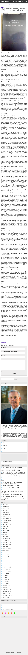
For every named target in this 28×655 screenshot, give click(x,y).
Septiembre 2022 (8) (7, 571)
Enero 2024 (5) (6, 540)
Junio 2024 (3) (6, 530)
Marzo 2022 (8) (6, 583)
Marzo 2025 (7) (6, 512)
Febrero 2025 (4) (6, 514)
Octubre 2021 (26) (6, 593)
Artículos (5, 445)
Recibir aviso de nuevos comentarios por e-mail (13, 371)
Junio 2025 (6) (6, 506)
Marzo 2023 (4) (6, 560)
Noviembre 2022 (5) (7, 567)
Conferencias (6, 451)
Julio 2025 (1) (5, 504)
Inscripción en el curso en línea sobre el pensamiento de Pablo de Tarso (11, 483)
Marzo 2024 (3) (6, 536)
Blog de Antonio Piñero (8, 607)
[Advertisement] (13, 633)
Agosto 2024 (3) (5, 526)
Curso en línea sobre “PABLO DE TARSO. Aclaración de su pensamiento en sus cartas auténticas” (12, 491)
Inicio (14, 4)
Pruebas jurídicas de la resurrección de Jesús (14, 477)
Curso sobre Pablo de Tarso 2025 (11, 487)
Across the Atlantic (7, 461)
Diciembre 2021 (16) (7, 589)
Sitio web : (3, 355)
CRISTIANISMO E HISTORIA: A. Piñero (14, 1)
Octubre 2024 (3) (6, 522)
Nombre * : (3, 347)
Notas (4, 443)
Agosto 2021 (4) (5, 597)
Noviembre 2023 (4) (7, 544)
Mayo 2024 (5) (6, 532)
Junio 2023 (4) (6, 554)
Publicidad (3, 616)
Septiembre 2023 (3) (7, 548)
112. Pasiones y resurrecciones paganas (12, 494)
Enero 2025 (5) (6, 516)
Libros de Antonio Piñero (8, 609)
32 (2, 8)
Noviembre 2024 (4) (7, 520)
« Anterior (9, 4)
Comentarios (3, 342)
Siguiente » (18, 4)
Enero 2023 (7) (6, 563)
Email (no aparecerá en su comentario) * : (10, 351)
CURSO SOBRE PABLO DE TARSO (11, 485)
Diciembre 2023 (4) (7, 542)
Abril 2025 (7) (5, 510)
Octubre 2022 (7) (6, 569)
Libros (4, 448)
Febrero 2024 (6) (6, 538)
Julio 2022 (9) (5, 575)
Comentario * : (4, 358)
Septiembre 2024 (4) (7, 524)
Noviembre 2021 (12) (7, 591)
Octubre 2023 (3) (6, 546)
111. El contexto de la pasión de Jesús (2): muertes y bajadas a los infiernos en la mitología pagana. (13, 498)
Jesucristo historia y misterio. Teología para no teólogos (15, 9)
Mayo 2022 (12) (6, 579)
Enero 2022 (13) (6, 587)
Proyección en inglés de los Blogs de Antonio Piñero (12, 463)
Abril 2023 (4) (5, 558)
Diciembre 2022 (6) (7, 565)
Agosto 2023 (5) (5, 550)
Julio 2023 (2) (5, 552)
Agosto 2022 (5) (5, 573)
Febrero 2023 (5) (6, 562)
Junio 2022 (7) (6, 577)
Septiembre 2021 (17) (7, 595)
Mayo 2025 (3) (6, 508)
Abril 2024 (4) (5, 534)
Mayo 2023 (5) (6, 556)
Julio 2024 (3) (5, 528)
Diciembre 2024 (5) (7, 518)
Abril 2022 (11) (5, 581)
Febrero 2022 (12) (6, 585)
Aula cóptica (6, 605)
